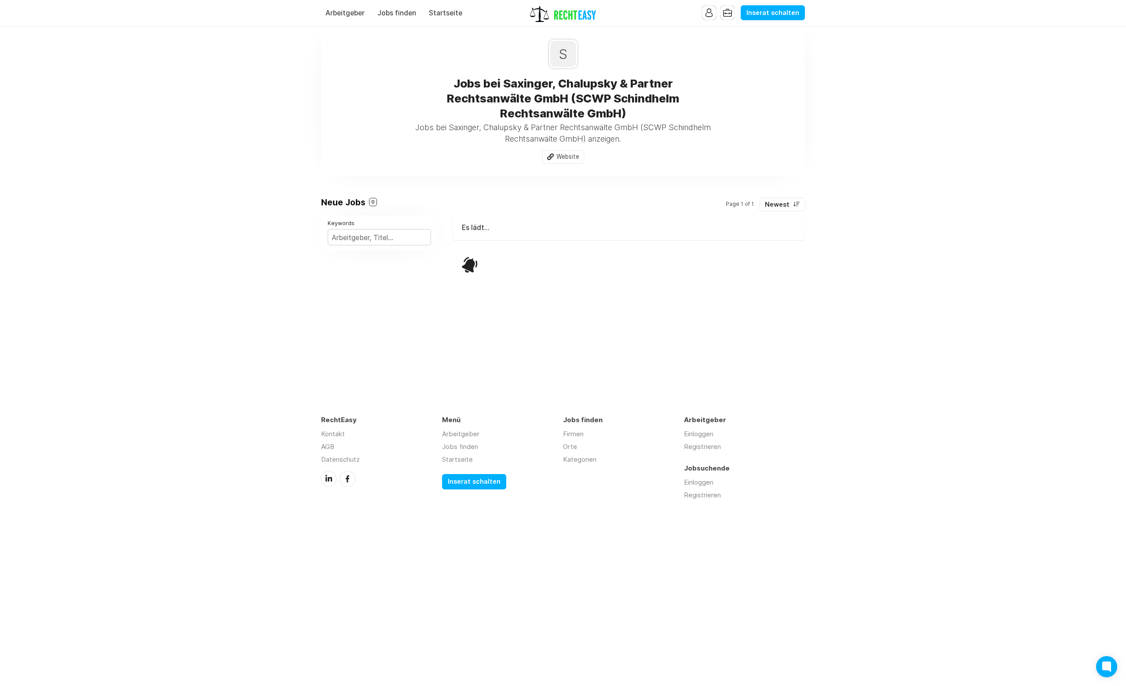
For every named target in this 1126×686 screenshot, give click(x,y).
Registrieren (702, 446)
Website (567, 156)
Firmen (573, 434)
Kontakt (333, 434)
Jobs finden (396, 13)
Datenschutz (340, 459)
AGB (327, 446)
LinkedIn (328, 478)
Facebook (347, 478)
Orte (570, 446)
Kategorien (579, 459)
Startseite (445, 13)
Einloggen (698, 434)
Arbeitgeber (345, 13)
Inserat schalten (772, 13)
